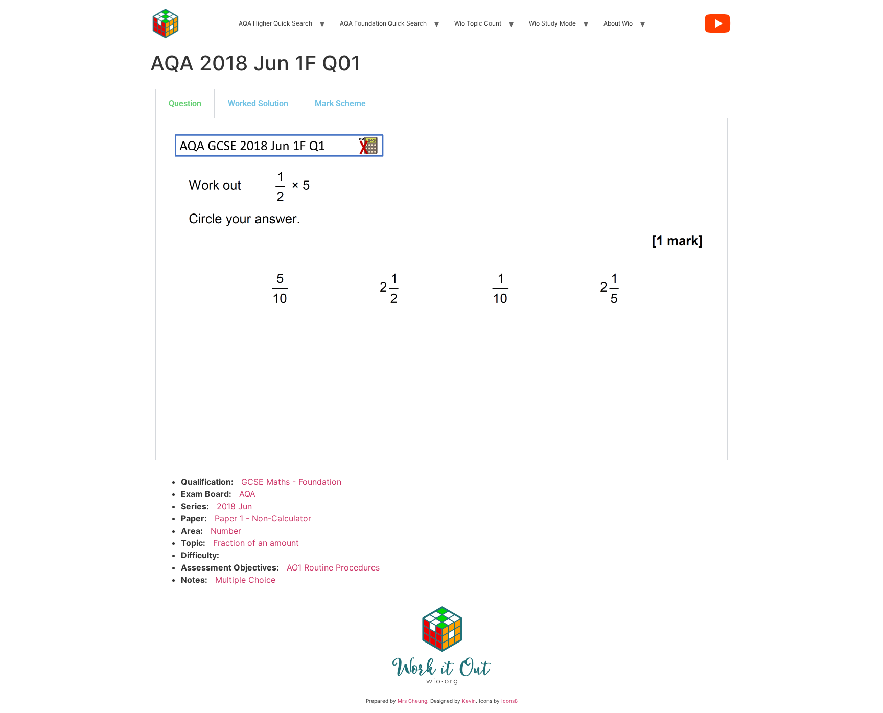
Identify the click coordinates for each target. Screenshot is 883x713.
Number (226, 531)
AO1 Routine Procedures (333, 567)
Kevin (469, 701)
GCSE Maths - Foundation (291, 482)
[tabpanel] (441, 289)
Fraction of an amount (256, 543)
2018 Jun (234, 506)
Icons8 (509, 701)
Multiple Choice (245, 580)
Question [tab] (185, 103)
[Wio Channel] (717, 23)
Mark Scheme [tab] (340, 103)
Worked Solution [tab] (258, 103)
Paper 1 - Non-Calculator (263, 518)
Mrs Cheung (412, 701)
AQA (247, 494)
